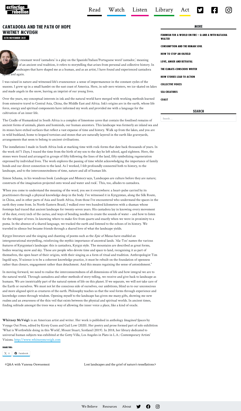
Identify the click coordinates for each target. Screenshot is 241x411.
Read (94, 9)
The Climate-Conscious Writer (179, 69)
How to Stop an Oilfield (176, 53)
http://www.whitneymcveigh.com (37, 339)
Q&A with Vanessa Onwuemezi (28, 364)
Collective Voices (171, 84)
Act (185, 9)
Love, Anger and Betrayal (177, 61)
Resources (110, 406)
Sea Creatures (169, 91)
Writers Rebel (35, 9)
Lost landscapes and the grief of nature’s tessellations (119, 364)
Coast (164, 99)
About (126, 406)
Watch (116, 9)
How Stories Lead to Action (179, 76)
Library (164, 9)
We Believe (89, 406)
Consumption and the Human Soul (181, 46)
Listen (139, 9)
